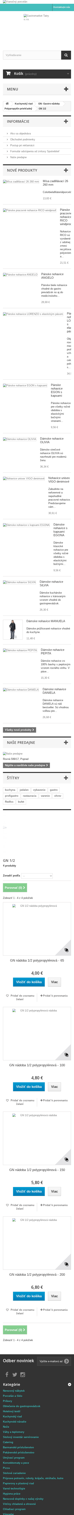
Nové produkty (22, 170)
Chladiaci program (14, 1509)
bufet (21, 801)
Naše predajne (18, 157)
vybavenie (39, 789)
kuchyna (10, 789)
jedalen (24, 789)
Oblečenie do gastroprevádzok (21, 1406)
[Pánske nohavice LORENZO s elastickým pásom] (33, 314)
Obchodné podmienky (22, 139)
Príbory (7, 1401)
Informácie (18, 121)
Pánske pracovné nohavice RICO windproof (66, 217)
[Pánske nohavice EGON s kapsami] (25, 386)
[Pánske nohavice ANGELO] (20, 275)
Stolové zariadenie (14, 1473)
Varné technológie (14, 1488)
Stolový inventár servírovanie (21, 1437)
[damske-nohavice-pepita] (20, 650)
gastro (54, 789)
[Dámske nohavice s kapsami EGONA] (26, 525)
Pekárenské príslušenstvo (18, 1452)
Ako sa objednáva (20, 133)
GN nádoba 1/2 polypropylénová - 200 (37, 1274)
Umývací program (14, 1457)
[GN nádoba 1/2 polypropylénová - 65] (37, 929)
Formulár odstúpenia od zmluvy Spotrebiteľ (34, 151)
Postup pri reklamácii (21, 145)
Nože (6, 1426)
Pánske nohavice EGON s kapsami (57, 390)
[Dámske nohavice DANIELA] (21, 690)
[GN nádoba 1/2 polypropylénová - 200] (37, 1243)
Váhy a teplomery (13, 1431)
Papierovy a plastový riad (18, 1483)
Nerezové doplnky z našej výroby (23, 1498)
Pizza (6, 1468)
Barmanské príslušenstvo (18, 1447)
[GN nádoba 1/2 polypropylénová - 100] (37, 1033)
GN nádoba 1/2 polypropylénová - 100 (37, 1065)
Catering (8, 1442)
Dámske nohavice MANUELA (45, 621)
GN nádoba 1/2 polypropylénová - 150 (37, 1170)
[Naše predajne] (37, 754)
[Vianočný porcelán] (37, 2)
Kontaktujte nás (61, 7)
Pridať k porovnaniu (55, 995)
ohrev (57, 795)
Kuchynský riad (12, 1416)
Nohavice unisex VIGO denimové (59, 479)
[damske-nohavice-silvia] (19, 582)
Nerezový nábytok (14, 1390)
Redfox (9, 801)
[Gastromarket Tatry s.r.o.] (37, 27)
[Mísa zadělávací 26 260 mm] (21, 182)
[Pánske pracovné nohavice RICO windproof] (29, 210)
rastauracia (29, 795)
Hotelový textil (11, 1411)
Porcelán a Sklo (12, 1395)
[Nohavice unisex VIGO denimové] (24, 479)
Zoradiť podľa (11, 875)
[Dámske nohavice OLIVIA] (19, 439)
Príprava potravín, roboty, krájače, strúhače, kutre (33, 1478)
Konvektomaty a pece (16, 1462)
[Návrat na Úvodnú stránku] (7, 103)
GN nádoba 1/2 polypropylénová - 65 (37, 960)
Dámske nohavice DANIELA (54, 690)
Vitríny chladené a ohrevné (19, 1504)
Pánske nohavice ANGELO (52, 275)
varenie (45, 795)
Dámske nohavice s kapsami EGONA (60, 530)
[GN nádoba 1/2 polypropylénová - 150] (37, 1138)
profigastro (11, 795)
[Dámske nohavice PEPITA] (13, 630)
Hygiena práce (11, 1493)
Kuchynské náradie (14, 1421)
